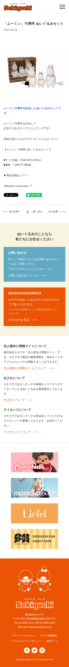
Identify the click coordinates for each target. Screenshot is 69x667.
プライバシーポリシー (23, 635)
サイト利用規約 (49, 635)
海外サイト (52, 641)
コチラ (24, 175)
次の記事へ (54, 211)
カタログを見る (19, 319)
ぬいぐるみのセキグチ (18, 7)
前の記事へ (15, 211)
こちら (30, 269)
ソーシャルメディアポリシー (26, 641)
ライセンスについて (17, 431)
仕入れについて (14, 400)
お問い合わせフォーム (23, 275)
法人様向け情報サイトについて (25, 368)
